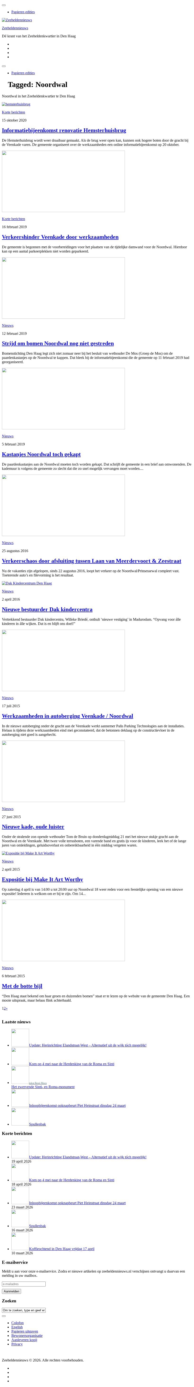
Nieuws (7, 325)
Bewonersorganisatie (27, 1336)
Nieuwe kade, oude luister (33, 827)
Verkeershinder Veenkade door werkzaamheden (60, 237)
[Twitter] (12, 44)
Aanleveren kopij (24, 1340)
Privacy (17, 1344)
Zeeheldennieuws (15, 28)
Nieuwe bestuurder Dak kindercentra (47, 609)
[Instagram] (12, 53)
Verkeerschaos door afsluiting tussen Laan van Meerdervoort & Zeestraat (91, 561)
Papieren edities (23, 12)
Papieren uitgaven (24, 1331)
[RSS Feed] (12, 57)
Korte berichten (13, 112)
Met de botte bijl (22, 986)
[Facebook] (12, 48)
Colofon (17, 1323)
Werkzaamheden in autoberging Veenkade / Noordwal (67, 716)
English (17, 1327)
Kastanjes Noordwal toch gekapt (41, 454)
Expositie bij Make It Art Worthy (42, 879)
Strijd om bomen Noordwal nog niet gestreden (58, 343)
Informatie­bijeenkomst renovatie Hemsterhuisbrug (64, 130)
